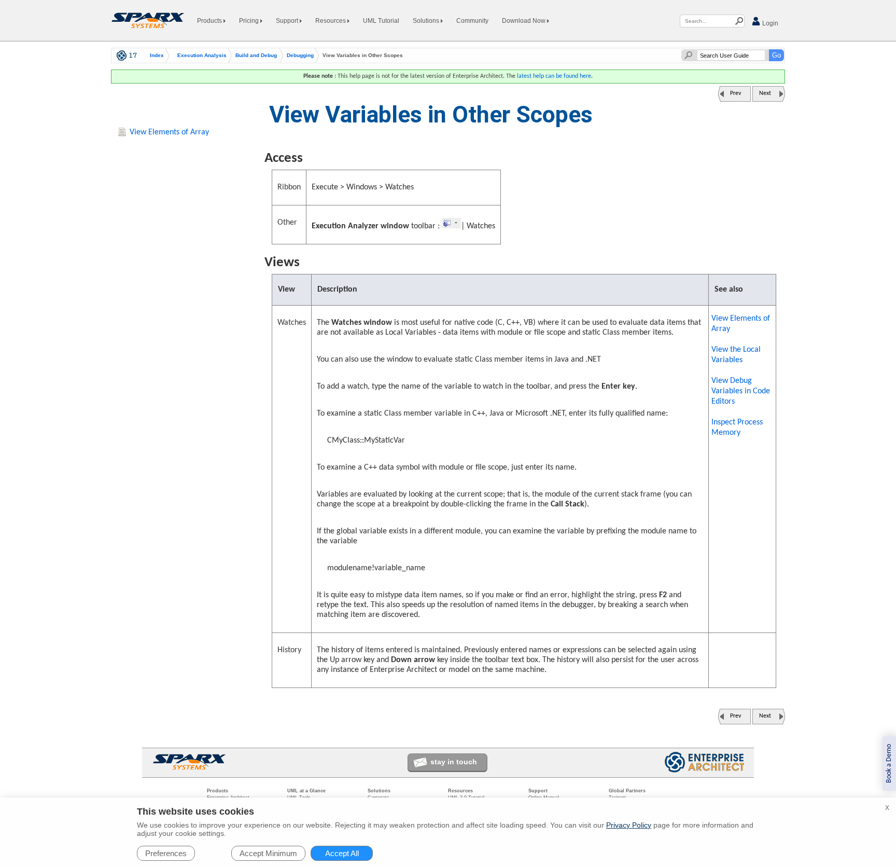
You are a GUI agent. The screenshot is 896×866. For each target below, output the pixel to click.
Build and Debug (256, 55)
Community (472, 20)
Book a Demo (889, 763)
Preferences (166, 853)
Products (210, 20)
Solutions (427, 20)
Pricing (249, 20)
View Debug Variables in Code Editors (740, 391)
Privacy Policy (628, 825)
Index (157, 55)
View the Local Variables (736, 355)
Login (769, 23)
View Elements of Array (740, 323)
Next (765, 93)
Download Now (524, 20)
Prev (735, 93)
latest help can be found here (554, 76)
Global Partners (627, 790)
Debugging (300, 55)
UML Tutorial (381, 20)
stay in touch (453, 762)
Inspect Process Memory (737, 427)
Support (288, 20)
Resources (331, 20)
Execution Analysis (202, 55)
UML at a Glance (306, 790)
